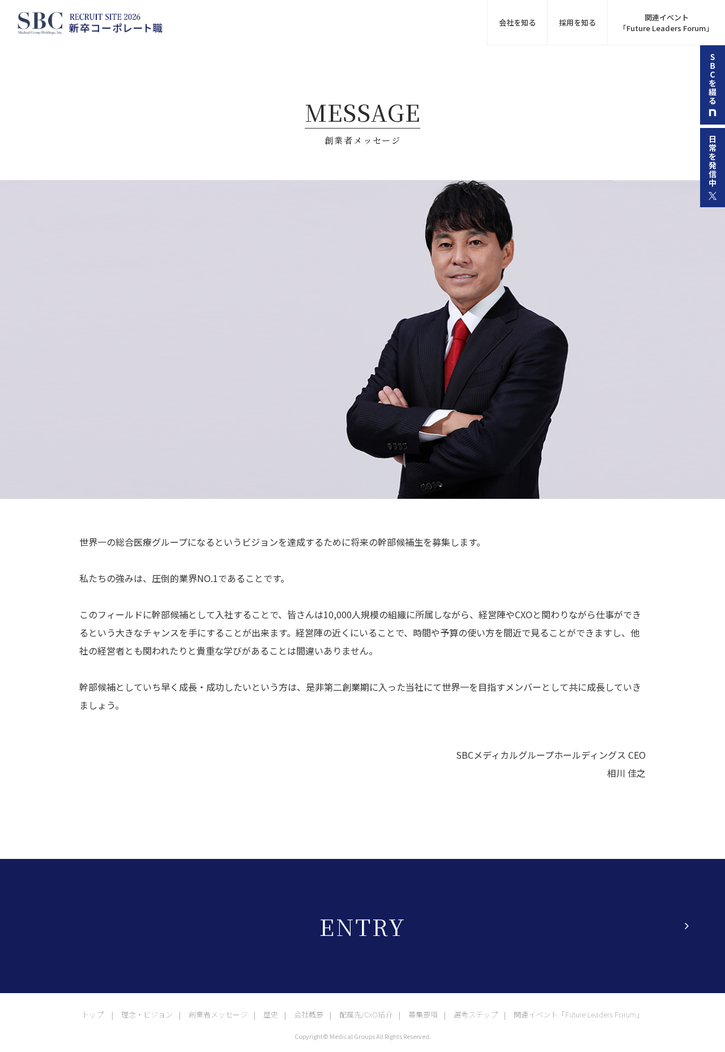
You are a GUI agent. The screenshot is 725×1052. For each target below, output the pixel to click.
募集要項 (423, 1014)
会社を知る (517, 22)
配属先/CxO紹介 (366, 1014)
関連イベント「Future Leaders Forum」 (578, 1014)
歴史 (270, 1014)
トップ (93, 1014)
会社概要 (308, 1014)
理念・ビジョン (147, 1014)
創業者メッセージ (218, 1014)
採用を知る (577, 22)
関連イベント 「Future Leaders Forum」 (666, 22)
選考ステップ (476, 1014)
